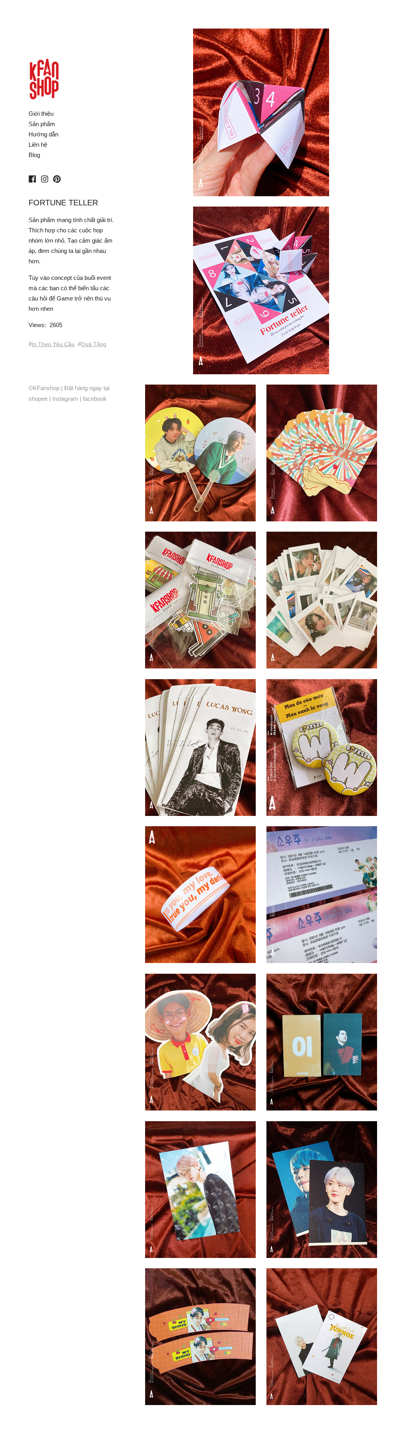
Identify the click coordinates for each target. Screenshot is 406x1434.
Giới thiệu (41, 113)
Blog (34, 154)
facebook (95, 398)
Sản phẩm (42, 124)
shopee (38, 398)
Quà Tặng (93, 344)
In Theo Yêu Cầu (53, 344)
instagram (65, 398)
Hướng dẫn (43, 134)
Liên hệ (38, 144)
